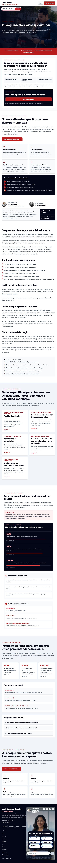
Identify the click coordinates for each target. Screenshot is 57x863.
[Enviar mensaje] (52, 853)
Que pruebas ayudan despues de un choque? (19, 733)
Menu (40, 3)
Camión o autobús (33, 846)
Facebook (24, 826)
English (11, 8)
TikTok (17, 826)
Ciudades (4, 841)
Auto (3, 833)
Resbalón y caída (47, 842)
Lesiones (4, 836)
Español (18, 8)
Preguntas (4, 838)
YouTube (5, 826)
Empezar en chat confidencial (11, 139)
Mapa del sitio (5, 854)
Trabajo (4, 830)
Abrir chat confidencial (28, 99)
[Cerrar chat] (53, 809)
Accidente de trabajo (45, 838)
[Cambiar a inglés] (47, 809)
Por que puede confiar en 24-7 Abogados (47, 217)
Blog (3, 844)
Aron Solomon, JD (40, 205)
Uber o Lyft (33, 842)
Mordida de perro (47, 846)
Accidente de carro (33, 838)
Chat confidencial (49, 3)
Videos (3, 846)
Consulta (4, 852)
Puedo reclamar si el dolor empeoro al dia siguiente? (21, 728)
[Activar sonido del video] (44, 809)
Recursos (4, 849)
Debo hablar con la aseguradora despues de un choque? (22, 722)
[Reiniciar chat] (50, 809)
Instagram (11, 826)
